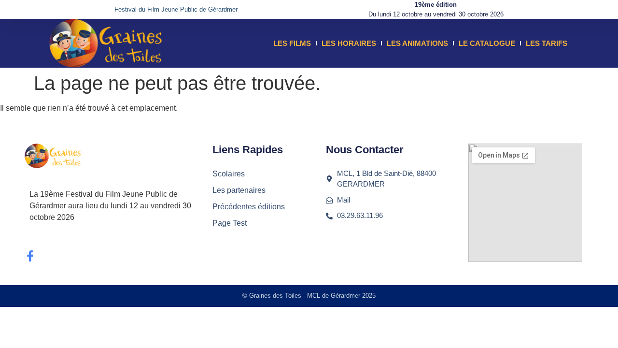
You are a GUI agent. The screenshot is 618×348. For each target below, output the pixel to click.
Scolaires (228, 174)
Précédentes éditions (248, 207)
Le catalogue (487, 43)
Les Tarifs (546, 43)
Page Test (229, 223)
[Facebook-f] (30, 255)
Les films (292, 43)
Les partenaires (239, 190)
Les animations (417, 43)
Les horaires (349, 43)
